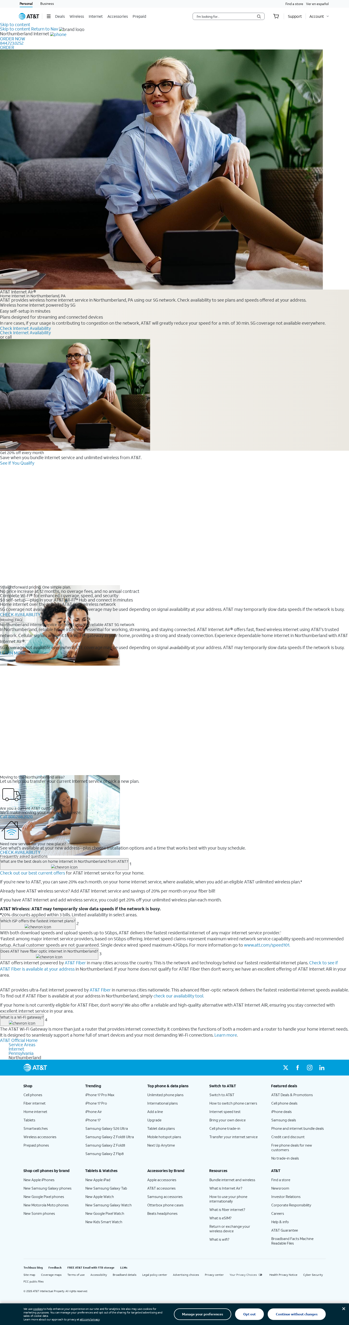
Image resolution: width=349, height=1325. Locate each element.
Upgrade (154, 1120)
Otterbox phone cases (165, 1205)
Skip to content (15, 24)
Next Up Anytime (161, 1145)
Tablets (29, 1120)
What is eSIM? (220, 1218)
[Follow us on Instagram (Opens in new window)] (310, 1068)
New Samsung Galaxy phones (47, 1188)
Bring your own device (227, 1120)
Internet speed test (225, 1111)
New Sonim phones (39, 1213)
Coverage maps (51, 1274)
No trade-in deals (285, 1158)
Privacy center (214, 1274)
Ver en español (317, 3)
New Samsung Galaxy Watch (108, 1205)
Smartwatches (36, 1128)
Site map (29, 1274)
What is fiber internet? (227, 1209)
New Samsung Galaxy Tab (106, 1188)
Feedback (55, 1267)
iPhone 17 (93, 1120)
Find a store (294, 3)
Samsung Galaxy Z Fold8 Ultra (109, 1136)
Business (47, 3)
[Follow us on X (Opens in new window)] (286, 1068)
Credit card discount (288, 1136)
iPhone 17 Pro (96, 1103)
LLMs (123, 1267)
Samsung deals (283, 1120)
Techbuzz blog (33, 1267)
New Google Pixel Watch (104, 1213)
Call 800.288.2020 (16, 817)
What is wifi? (219, 1239)
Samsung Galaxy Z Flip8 (104, 1153)
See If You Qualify (17, 463)
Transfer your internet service (233, 1136)
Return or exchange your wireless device (229, 1228)
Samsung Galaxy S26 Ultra (106, 1128)
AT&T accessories (161, 1188)
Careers (277, 1213)
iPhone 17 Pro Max (99, 1094)
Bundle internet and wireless (232, 1179)
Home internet (35, 1111)
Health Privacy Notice (283, 1274)
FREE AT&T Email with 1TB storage (90, 1267)
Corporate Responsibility (291, 1205)
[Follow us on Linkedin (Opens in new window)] (322, 1068)
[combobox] (225, 16)
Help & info (280, 1221)
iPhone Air (93, 1111)
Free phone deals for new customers (291, 1147)
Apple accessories (161, 1179)
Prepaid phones (36, 1145)
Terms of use (76, 1274)
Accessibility (98, 1274)
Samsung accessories (165, 1196)
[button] (48, 16)
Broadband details (124, 1274)
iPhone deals (281, 1111)
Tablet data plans (161, 1128)
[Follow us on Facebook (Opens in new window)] (298, 1068)
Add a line (155, 1111)
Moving (6, 619)
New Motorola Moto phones (46, 1205)
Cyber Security (313, 1274)
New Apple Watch (99, 1196)
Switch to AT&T (221, 1094)
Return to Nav (44, 29)
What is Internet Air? (225, 1188)
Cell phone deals (284, 1103)
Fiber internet (35, 1103)
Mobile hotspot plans (164, 1136)
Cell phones (33, 1094)
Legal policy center (154, 1274)
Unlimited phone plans (165, 1094)
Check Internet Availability (25, 328)
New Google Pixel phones (44, 1196)
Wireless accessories (40, 1136)
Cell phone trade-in (224, 1128)
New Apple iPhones (39, 1179)
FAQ (18, 619)
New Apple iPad (97, 1179)
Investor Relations (286, 1196)
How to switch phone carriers (233, 1103)
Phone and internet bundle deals (297, 1128)
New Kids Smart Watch (103, 1221)
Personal (26, 3)
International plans (162, 1103)
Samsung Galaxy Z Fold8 (105, 1145)
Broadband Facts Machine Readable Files (292, 1241)
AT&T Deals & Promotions (292, 1094)
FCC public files (34, 1281)
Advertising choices (186, 1274)
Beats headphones (162, 1213)
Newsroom (280, 1188)
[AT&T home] (29, 16)
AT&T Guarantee (284, 1230)
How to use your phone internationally (228, 1198)
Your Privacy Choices (243, 1274)
